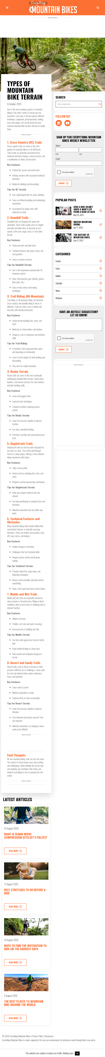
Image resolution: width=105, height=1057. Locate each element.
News (58, 290)
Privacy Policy (37, 1036)
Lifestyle (59, 283)
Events (58, 261)
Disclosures (49, 1036)
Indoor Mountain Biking (83, 223)
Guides (58, 276)
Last (80, 154)
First (57, 154)
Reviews (59, 298)
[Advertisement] (52, 25)
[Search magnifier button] (100, 104)
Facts (58, 268)
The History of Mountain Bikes (82, 236)
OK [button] (77, 1053)
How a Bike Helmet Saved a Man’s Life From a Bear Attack (84, 209)
